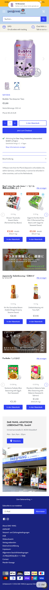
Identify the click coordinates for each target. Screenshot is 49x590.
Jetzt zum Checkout (24, 130)
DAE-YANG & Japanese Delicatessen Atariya (31, 584)
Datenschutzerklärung (11, 546)
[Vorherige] (3, 215)
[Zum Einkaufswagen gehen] (43, 11)
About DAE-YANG (9, 526)
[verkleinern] (5, 123)
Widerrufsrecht (8, 539)
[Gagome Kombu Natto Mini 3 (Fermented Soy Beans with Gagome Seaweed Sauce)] (35, 202)
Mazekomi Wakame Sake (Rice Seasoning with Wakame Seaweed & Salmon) (36, 392)
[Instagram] (8, 519)
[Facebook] (4, 519)
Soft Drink (6, 95)
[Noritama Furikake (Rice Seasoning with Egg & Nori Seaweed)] (13, 372)
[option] (24, 59)
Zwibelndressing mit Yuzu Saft (35, 308)
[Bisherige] (6, 58)
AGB (4, 536)
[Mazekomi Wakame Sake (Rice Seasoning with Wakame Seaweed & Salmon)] (35, 372)
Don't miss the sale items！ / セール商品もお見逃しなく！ (19, 187)
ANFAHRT (6, 529)
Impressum (7, 549)
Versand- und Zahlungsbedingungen (16, 532)
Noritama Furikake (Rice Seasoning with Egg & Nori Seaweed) (13, 390)
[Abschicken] (43, 19)
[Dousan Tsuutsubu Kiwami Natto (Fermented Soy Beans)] (13, 202)
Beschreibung (8, 159)
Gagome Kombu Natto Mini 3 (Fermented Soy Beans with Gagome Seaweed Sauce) (35, 221)
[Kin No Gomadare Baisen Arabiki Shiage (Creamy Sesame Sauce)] (13, 291)
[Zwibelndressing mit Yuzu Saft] (36, 291)
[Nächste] (46, 215)
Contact (6, 559)
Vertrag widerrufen (9, 542)
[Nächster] (43, 58)
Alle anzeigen (41, 188)
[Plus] (14, 123)
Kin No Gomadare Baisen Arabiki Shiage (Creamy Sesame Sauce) (13, 309)
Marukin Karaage (9, 562)
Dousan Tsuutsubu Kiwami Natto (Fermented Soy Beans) (13, 220)
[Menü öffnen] (4, 11)
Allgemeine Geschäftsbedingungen (15, 552)
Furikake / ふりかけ (11, 358)
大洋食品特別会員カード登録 (14, 556)
